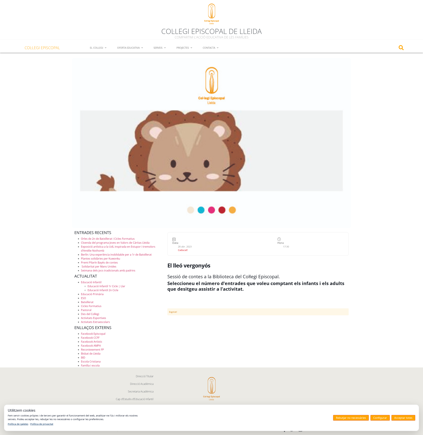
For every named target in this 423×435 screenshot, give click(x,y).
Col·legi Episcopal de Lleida (211, 31)
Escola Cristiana (91, 361)
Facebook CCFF (90, 337)
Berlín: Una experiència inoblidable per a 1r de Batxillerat (116, 254)
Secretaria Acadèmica (141, 391)
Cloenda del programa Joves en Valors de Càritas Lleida (115, 242)
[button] (401, 47)
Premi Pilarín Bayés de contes (99, 262)
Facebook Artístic (91, 341)
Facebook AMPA (91, 345)
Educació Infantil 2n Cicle (103, 290)
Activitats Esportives (93, 318)
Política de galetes (18, 424)
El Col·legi (96, 47)
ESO (83, 298)
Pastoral (86, 310)
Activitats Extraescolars (95, 322)
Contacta (209, 47)
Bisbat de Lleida (90, 353)
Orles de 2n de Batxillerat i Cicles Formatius (108, 239)
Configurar (380, 418)
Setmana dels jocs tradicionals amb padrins (108, 270)
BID (83, 357)
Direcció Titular (145, 376)
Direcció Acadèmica (142, 384)
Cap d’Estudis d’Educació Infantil (135, 399)
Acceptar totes (403, 418)
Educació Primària (92, 294)
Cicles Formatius (91, 306)
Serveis (158, 47)
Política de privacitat (41, 424)
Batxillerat (87, 302)
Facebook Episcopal (93, 334)
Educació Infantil (91, 282)
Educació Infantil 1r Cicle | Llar (106, 286)
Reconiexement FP (92, 349)
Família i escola (90, 365)
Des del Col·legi (90, 314)
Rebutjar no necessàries (351, 418)
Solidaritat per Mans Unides (98, 266)
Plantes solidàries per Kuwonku (100, 258)
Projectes (182, 47)
